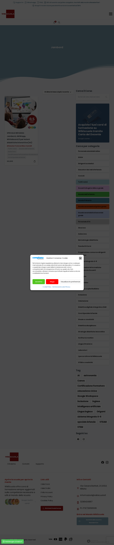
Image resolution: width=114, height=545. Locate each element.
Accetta (38, 281)
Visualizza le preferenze (70, 281)
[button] (80, 258)
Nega (52, 281)
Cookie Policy (47, 287)
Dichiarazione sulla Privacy (61, 287)
